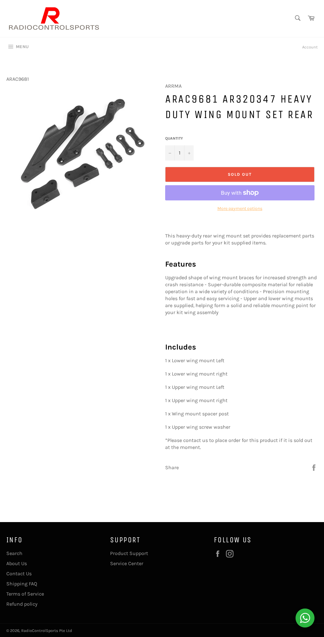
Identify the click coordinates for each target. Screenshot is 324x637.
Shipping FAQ (21, 584)
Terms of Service (25, 594)
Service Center (126, 563)
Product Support (129, 553)
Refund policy (21, 604)
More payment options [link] (239, 208)
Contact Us (19, 574)
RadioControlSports (39, 630)
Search (14, 553)
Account (310, 47)
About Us (16, 563)
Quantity (174, 138)
